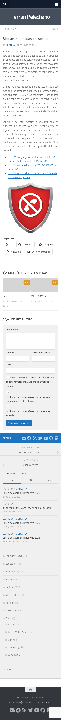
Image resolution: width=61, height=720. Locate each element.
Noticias (10, 602)
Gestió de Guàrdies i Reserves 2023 (21, 537)
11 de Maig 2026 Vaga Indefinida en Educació (27, 507)
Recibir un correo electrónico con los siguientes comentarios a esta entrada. (29, 398)
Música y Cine (13, 595)
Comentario (12, 329)
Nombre (11, 352)
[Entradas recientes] (12, 480)
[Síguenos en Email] (24, 438)
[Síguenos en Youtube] (46, 438)
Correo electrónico (41, 352)
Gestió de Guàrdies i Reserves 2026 (21, 492)
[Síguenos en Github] (51, 438)
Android (12, 624)
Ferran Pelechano (30, 17)
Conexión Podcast (15, 555)
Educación (8, 489)
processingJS (15, 647)
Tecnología (9, 29)
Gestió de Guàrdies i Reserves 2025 (21, 522)
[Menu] (57, 4)
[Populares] (30, 480)
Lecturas (10, 587)
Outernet (7, 296)
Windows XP (14, 654)
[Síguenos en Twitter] (40, 438)
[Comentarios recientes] (49, 480)
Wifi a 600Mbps (38, 296)
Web (8, 364)
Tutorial (10, 618)
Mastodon (8, 669)
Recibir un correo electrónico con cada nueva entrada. (28, 413)
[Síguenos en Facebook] (29, 438)
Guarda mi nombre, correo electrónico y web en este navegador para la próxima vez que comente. (30, 382)
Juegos (9, 579)
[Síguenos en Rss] (35, 438)
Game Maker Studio (18, 632)
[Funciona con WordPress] (21, 702)
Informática (21, 489)
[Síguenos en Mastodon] (56, 438)
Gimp (11, 639)
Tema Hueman (47, 702)
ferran (11, 45)
